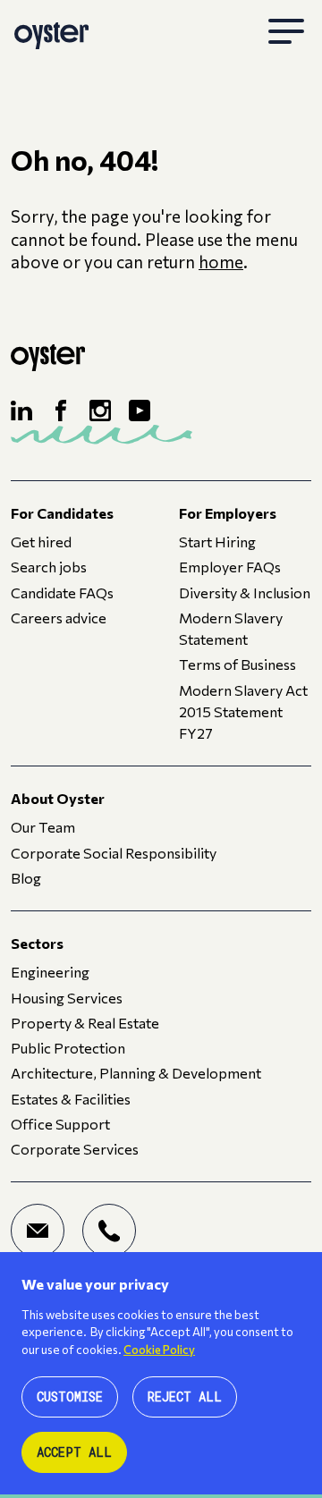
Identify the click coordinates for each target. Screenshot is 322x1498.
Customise (70, 1396)
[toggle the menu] (286, 32)
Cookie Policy (159, 1349)
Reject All (185, 1396)
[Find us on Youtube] (139, 410)
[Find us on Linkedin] (21, 410)
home (221, 261)
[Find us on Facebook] (61, 410)
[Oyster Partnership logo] (51, 32)
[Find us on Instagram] (100, 410)
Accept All (74, 1451)
